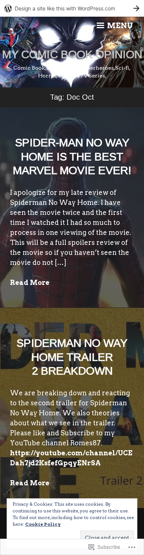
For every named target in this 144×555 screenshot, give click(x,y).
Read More (29, 282)
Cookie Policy (43, 524)
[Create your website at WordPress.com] (72, 8)
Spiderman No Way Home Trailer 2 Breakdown (72, 357)
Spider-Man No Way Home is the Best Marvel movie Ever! (72, 156)
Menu (119, 25)
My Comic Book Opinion (72, 54)
